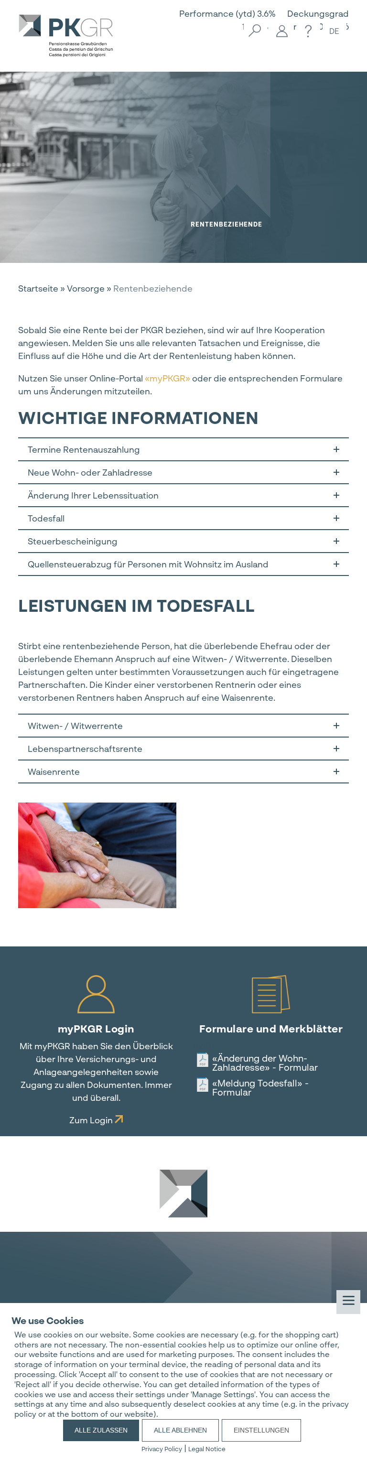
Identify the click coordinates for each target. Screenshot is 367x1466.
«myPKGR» (167, 378)
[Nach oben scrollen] (183, 1192)
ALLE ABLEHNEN (180, 1430)
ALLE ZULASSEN (101, 1430)
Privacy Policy (161, 1449)
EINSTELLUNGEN (261, 1430)
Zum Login (92, 1120)
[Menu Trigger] (348, 1302)
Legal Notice (207, 1449)
